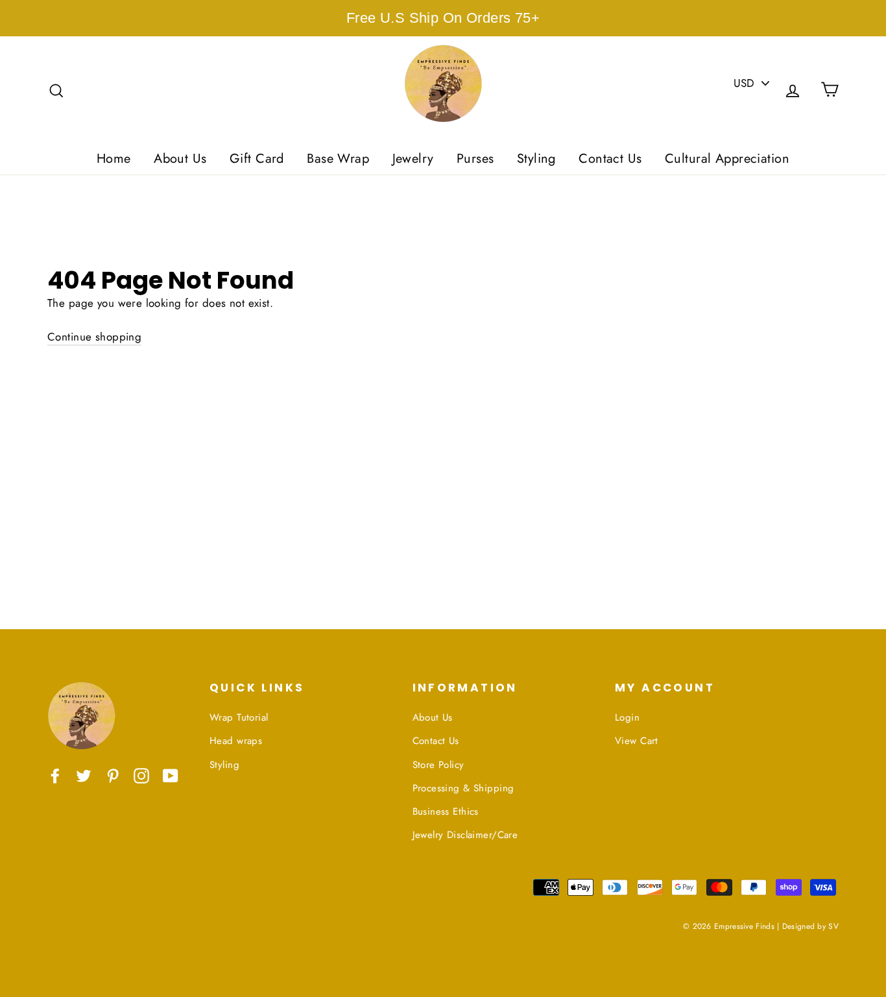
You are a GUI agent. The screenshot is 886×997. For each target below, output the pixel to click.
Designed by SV (810, 925)
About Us (180, 158)
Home (114, 158)
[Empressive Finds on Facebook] (55, 775)
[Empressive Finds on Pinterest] (113, 775)
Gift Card (257, 158)
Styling (536, 158)
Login (627, 717)
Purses (475, 158)
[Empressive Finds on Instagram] (141, 775)
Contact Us (610, 158)
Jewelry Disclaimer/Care (465, 835)
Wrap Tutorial (239, 717)
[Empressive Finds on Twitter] (83, 775)
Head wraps (236, 741)
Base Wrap (338, 158)
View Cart (636, 741)
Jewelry (413, 158)
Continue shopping (94, 336)
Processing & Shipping (463, 788)
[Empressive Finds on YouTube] (170, 775)
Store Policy (438, 765)
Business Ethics (446, 811)
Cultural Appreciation (727, 158)
